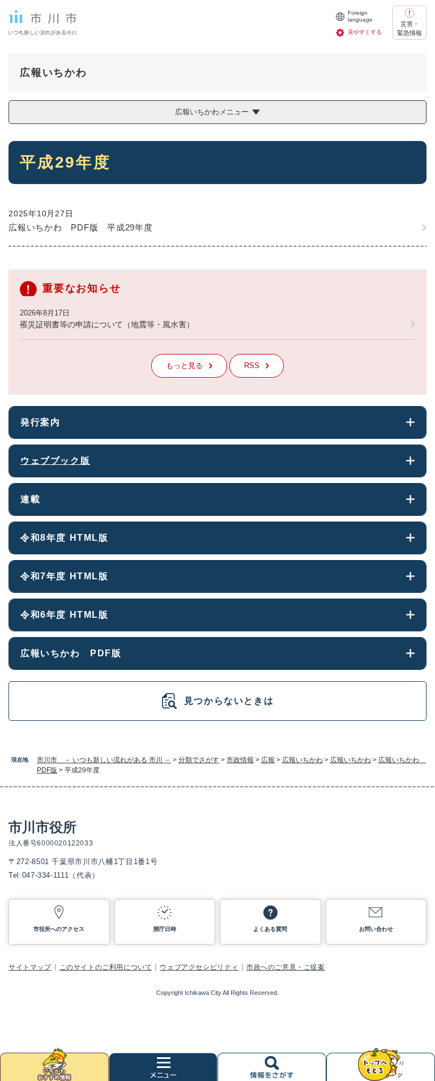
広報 (268, 760)
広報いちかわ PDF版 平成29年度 (80, 227)
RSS (251, 365)
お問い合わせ (376, 929)
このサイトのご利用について (105, 967)
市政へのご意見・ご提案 (285, 967)
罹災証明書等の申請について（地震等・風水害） (107, 324)
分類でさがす (198, 760)
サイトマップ (30, 967)
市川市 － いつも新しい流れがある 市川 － (104, 760)
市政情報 (240, 760)
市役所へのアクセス (58, 929)
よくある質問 (270, 929)
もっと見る (184, 365)
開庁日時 (164, 929)
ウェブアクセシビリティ (199, 967)
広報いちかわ (302, 760)
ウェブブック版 (55, 460)
